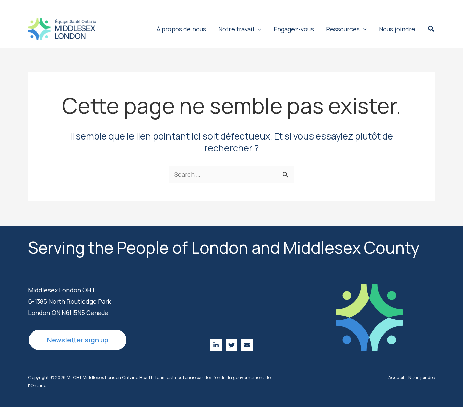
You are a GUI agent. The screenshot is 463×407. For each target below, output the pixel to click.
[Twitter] (231, 345)
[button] (257, 29)
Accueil (396, 377)
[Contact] (247, 345)
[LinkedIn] (216, 345)
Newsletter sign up (77, 339)
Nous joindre (421, 377)
